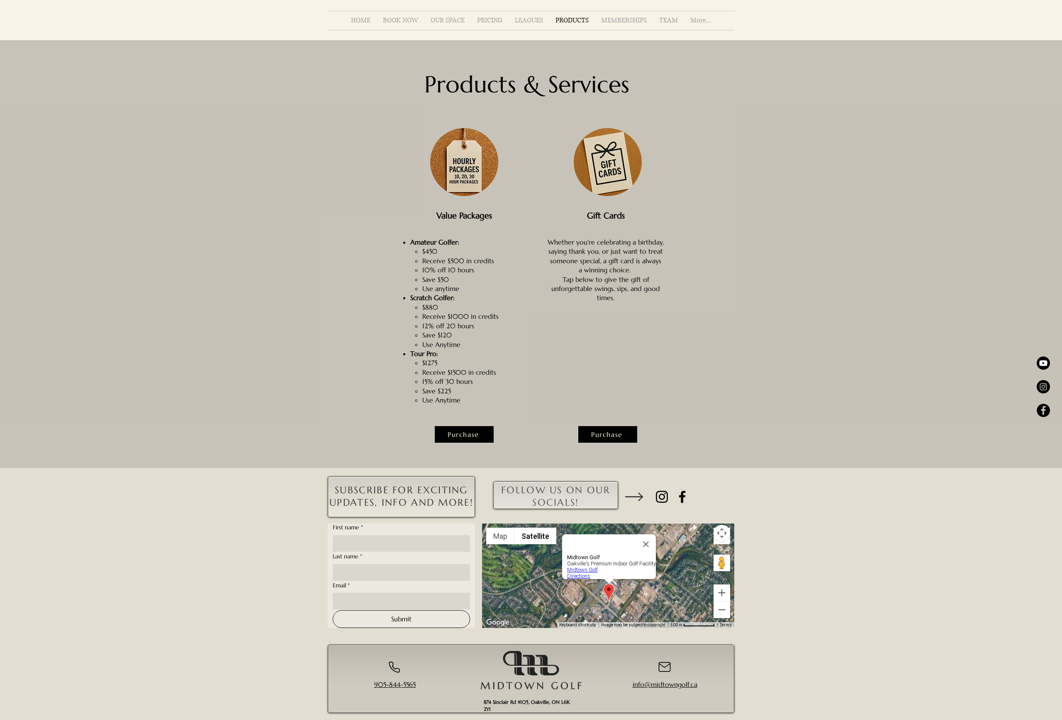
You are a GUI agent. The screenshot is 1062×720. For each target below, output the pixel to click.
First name (348, 527)
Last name (347, 556)
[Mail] (664, 667)
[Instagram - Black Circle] (1043, 386)
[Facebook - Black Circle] (1043, 410)
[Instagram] (662, 497)
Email (341, 585)
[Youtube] (1043, 363)
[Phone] (394, 667)
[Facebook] (682, 497)
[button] (727, 14)
